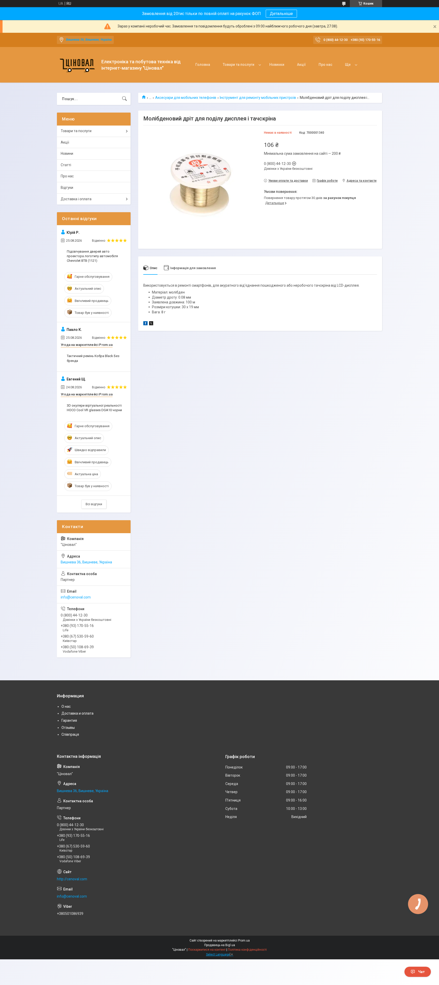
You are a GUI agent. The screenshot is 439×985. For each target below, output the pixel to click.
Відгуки (67, 188)
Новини (67, 153)
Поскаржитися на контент (207, 949)
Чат (421, 972)
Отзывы (68, 728)
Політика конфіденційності (247, 949)
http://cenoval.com (72, 879)
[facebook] (145, 324)
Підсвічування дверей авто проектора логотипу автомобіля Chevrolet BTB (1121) (92, 256)
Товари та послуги (238, 65)
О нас (66, 706)
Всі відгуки (94, 504)
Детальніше (281, 13)
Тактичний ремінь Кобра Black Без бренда (93, 358)
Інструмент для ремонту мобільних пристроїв (258, 98)
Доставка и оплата (77, 713)
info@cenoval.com (76, 597)
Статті (66, 165)
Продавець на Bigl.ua (219, 945)
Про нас (325, 65)
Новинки (276, 65)
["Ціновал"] (77, 65)
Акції (301, 65)
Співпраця (70, 734)
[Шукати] (124, 99)
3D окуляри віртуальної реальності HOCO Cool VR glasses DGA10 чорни (94, 408)
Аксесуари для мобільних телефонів (185, 98)
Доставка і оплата (76, 199)
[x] (151, 324)
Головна (202, 65)
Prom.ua (244, 940)
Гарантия (69, 720)
